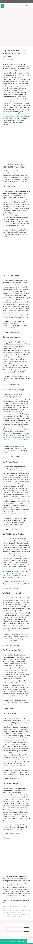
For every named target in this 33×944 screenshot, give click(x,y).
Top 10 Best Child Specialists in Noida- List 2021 (17, 914)
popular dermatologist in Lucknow (12, 912)
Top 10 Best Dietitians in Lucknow (13, 916)
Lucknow (6, 906)
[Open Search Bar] (21, 5)
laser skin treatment (24, 910)
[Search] (26, 929)
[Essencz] (2, 5)
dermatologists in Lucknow (11, 910)
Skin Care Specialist (20, 906)
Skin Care (12, 906)
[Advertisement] (16, 25)
